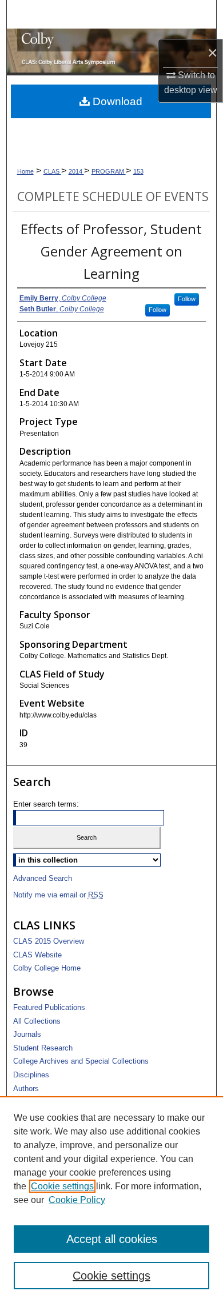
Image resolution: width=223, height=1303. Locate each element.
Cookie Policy (77, 1200)
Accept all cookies (111, 1239)
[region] (111, 1199)
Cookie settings (62, 1186)
